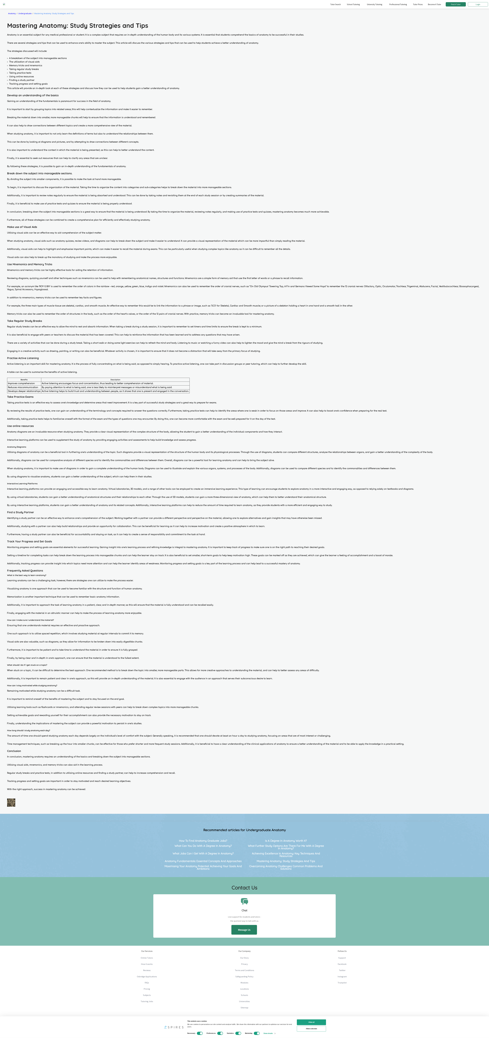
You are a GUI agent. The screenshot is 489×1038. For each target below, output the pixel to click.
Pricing (147, 989)
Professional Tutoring (398, 4)
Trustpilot (342, 982)
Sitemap (244, 1007)
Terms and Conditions (244, 970)
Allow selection (311, 1029)
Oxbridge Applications (147, 976)
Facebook (342, 964)
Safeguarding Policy (244, 976)
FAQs (147, 982)
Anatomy (12, 13)
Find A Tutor (456, 4)
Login (478, 4)
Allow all (311, 1022)
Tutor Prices (418, 4)
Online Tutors (147, 958)
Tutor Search (335, 4)
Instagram (342, 976)
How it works (147, 964)
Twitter (342, 970)
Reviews (147, 970)
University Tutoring (374, 4)
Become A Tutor (434, 4)
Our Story (244, 958)
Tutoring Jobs (147, 1001)
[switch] (220, 1033)
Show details (268, 1033)
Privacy (244, 964)
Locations (244, 989)
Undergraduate (25, 13)
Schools (244, 995)
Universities (244, 1001)
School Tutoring (353, 4)
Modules (244, 982)
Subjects (147, 995)
